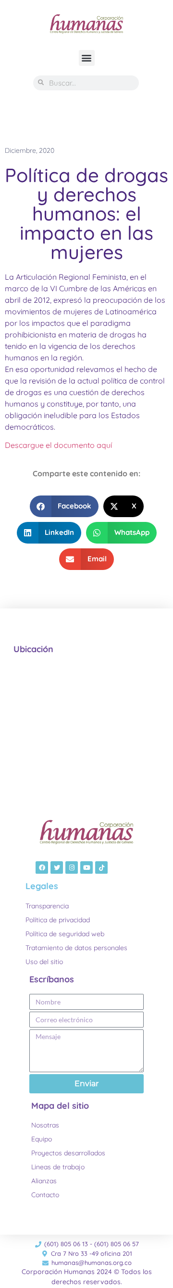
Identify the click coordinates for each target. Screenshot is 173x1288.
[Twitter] (56, 867)
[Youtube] (86, 867)
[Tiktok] (101, 867)
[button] (87, 58)
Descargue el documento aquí (58, 445)
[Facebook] (42, 867)
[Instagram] (71, 867)
